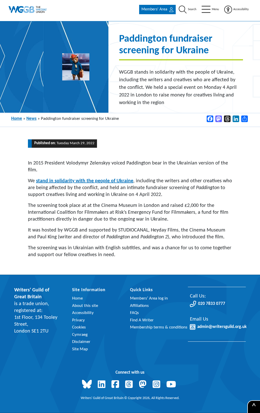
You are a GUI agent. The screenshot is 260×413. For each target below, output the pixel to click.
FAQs (134, 313)
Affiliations (139, 306)
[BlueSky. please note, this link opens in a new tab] (88, 385)
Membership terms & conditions (158, 327)
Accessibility (83, 313)
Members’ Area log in (149, 298)
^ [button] (254, 407)
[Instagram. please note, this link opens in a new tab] (157, 385)
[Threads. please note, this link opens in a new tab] (130, 385)
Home (16, 119)
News (31, 119)
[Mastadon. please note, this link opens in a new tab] (144, 385)
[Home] (28, 9)
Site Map (80, 349)
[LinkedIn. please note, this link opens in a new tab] (102, 385)
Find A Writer (142, 320)
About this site (85, 306)
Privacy (78, 320)
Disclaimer (81, 342)
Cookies (79, 327)
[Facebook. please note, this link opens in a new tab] (116, 385)
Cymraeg (80, 335)
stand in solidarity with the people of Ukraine (84, 181)
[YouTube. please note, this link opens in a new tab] (172, 385)
